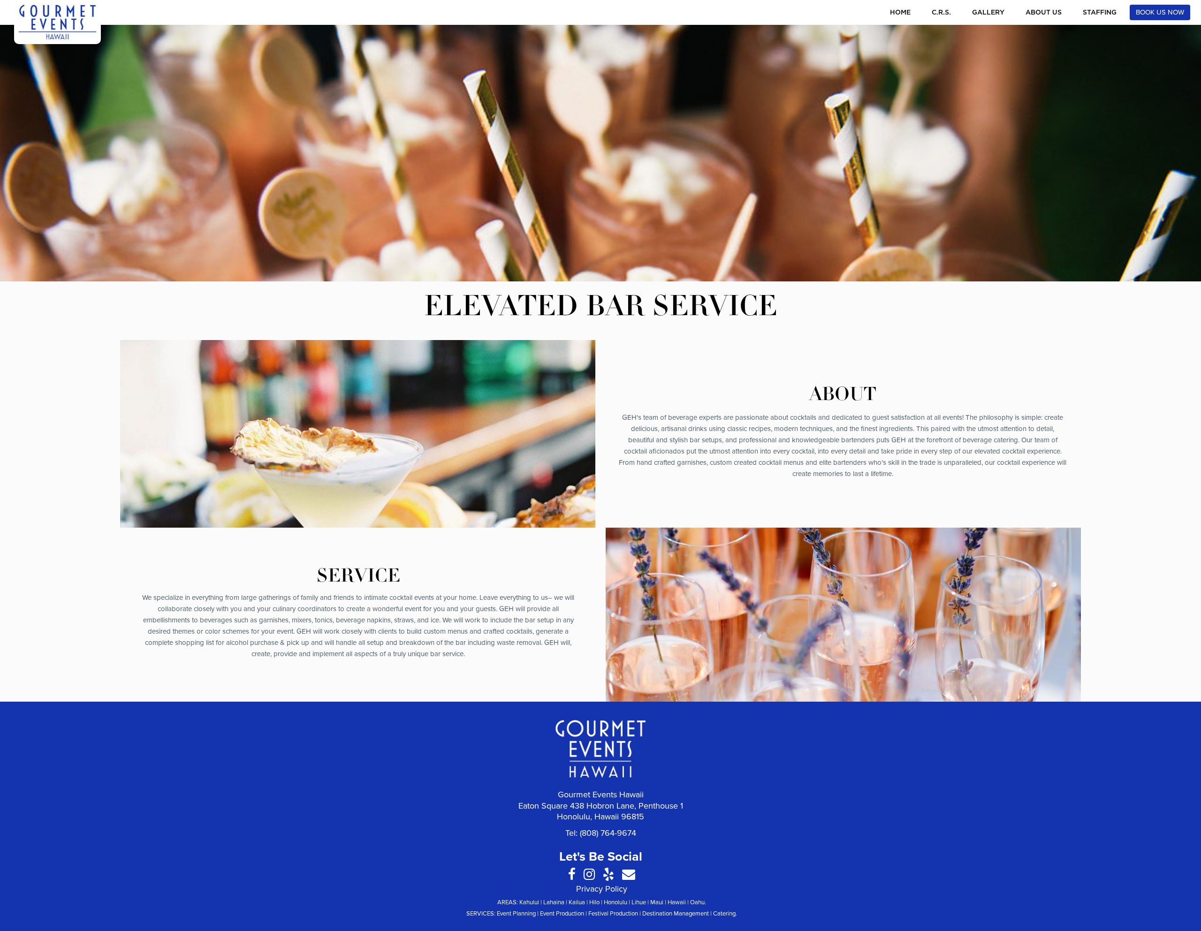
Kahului (529, 902)
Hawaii (677, 902)
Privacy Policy (601, 889)
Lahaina (553, 902)
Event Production (562, 913)
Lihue (638, 902)
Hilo (594, 902)
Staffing (1100, 12)
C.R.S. (941, 12)
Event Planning (516, 913)
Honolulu (615, 902)
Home (900, 12)
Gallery (988, 12)
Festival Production (613, 913)
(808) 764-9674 (608, 833)
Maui (656, 902)
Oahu (697, 902)
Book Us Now (1160, 12)
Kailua (577, 902)
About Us (1044, 12)
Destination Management (675, 913)
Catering (724, 913)
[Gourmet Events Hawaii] (57, 22)
